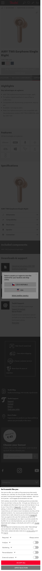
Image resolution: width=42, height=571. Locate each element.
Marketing (5, 547)
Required (5, 537)
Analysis (5, 542)
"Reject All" (17, 507)
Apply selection (21, 568)
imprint (5, 533)
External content (8, 557)
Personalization (7, 552)
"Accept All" (33, 515)
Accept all (21, 563)
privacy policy (31, 531)
